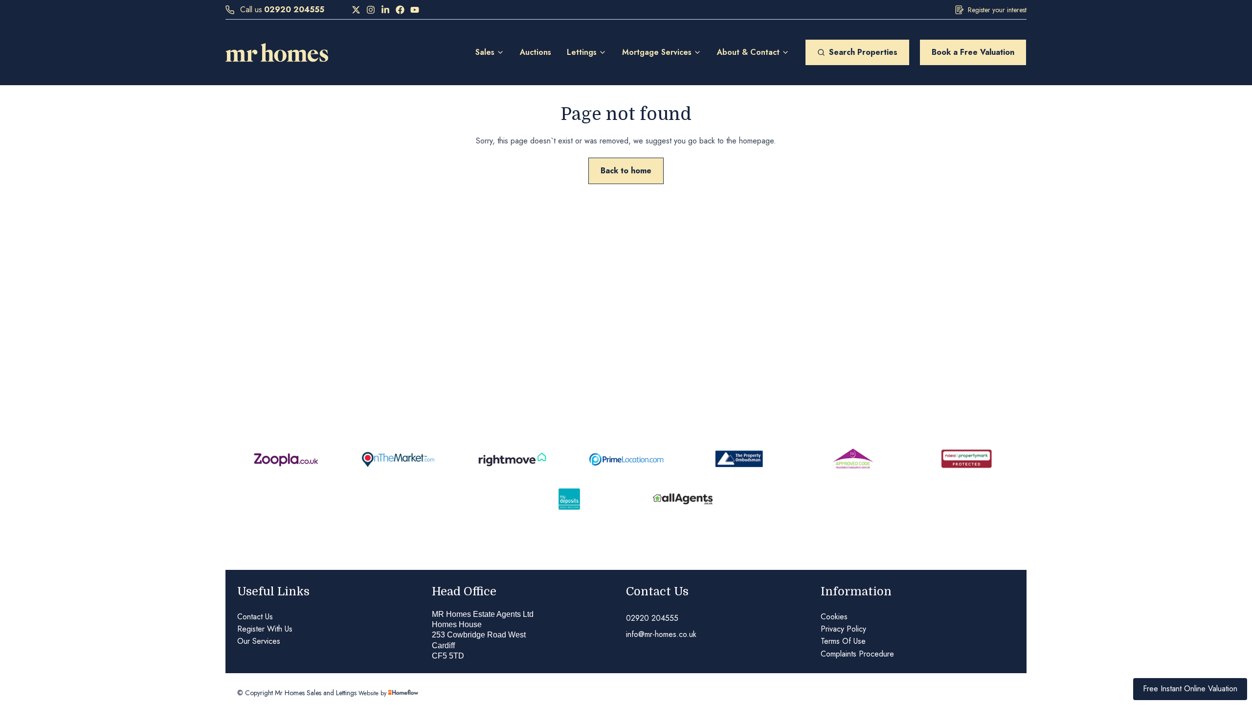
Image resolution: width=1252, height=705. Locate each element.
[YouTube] (414, 9)
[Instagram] (370, 9)
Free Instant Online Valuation (1190, 688)
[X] (356, 9)
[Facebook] (400, 9)
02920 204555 (294, 9)
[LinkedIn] (385, 9)
